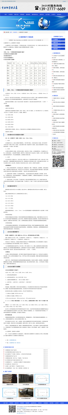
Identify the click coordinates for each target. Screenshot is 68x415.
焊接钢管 (22, 14)
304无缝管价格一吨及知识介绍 (11, 364)
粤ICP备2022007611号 (21, 413)
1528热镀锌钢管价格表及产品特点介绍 (13, 352)
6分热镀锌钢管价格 (42, 384)
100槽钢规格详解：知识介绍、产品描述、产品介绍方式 (16, 358)
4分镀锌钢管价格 (12, 340)
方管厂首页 (5, 403)
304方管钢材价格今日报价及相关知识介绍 (13, 360)
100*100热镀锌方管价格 (42, 398)
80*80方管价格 (26, 384)
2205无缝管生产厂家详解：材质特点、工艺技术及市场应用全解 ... (18, 354)
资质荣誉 (31, 404)
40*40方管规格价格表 (25, 398)
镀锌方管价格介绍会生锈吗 (58, 130)
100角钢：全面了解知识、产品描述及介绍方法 (14, 366)
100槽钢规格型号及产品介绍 (11, 356)
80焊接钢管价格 (10, 398)
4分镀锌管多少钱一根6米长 (14, 342)
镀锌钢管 (28, 14)
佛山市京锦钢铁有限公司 (21, 408)
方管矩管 (11, 14)
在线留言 (64, 1)
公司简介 (53, 14)
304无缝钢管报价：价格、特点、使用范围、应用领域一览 (17, 368)
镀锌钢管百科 (35, 14)
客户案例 (48, 14)
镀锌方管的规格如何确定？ (58, 87)
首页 (6, 14)
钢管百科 (42, 14)
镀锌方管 (16, 14)
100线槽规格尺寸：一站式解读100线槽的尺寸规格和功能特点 (17, 362)
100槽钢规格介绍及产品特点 (11, 350)
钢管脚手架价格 (10, 384)
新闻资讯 (15, 32)
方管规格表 (46, 403)
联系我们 (59, 14)
